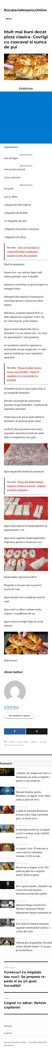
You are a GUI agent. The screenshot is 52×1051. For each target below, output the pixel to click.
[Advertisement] (26, 118)
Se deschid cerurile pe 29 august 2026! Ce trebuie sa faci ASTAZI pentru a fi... (33, 833)
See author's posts (19, 715)
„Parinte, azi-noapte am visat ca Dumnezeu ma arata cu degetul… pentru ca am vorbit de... (33, 777)
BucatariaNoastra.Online (25, 10)
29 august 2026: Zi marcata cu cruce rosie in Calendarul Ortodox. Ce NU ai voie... (32, 852)
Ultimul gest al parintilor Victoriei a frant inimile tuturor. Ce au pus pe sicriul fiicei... (34, 946)
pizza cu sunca (17, 745)
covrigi (43, 742)
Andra (11, 707)
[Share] (15, 731)
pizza (6, 745)
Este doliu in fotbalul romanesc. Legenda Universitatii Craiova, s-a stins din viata (33, 927)
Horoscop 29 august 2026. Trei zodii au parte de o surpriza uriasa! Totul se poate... (32, 871)
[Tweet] (37, 731)
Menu (9, 18)
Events (8, 1033)
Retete (34, 742)
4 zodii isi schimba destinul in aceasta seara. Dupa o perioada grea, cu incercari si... (32, 815)
